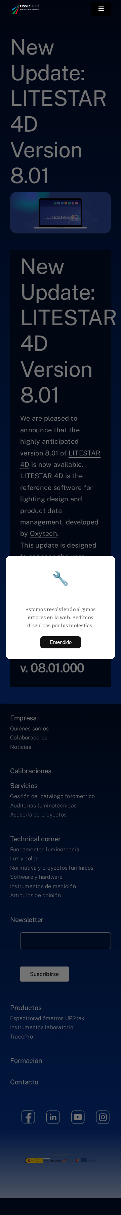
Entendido (61, 642)
